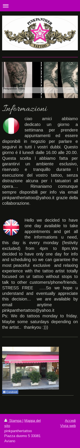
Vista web (68, 426)
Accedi (70, 421)
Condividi (11, 392)
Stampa (15, 421)
